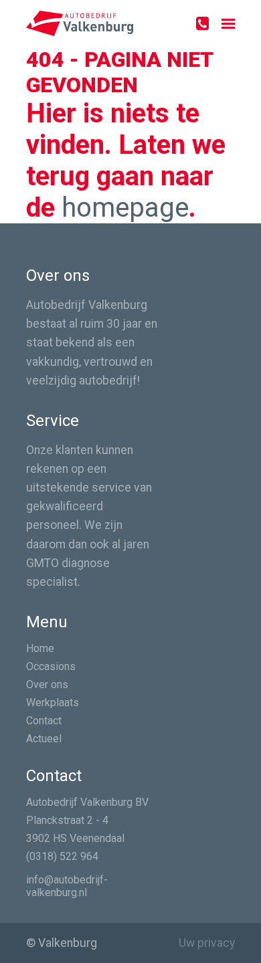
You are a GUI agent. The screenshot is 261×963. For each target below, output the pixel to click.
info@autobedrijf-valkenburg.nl (67, 886)
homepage (125, 207)
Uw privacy (207, 943)
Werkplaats (52, 702)
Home (40, 648)
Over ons (47, 684)
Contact (44, 720)
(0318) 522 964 (62, 856)
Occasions (51, 666)
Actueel (44, 738)
